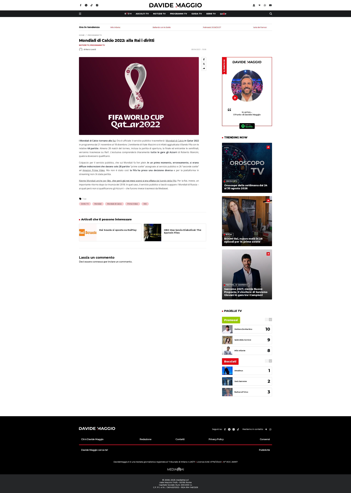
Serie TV (211, 13)
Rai (114, 140)
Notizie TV (159, 13)
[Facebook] (204, 59)
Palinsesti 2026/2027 (212, 27)
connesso (97, 261)
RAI (145, 204)
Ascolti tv (142, 13)
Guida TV (196, 13)
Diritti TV (85, 204)
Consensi (265, 439)
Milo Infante (115, 27)
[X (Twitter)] (204, 64)
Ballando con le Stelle (162, 27)
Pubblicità (264, 450)
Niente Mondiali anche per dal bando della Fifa (127, 180)
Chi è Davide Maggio (92, 439)
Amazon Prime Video (94, 170)
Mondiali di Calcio (175, 140)
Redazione (145, 439)
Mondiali (97, 204)
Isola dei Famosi (260, 27)
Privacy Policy (216, 439)
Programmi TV (178, 13)
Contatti (180, 439)
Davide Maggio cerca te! (94, 450)
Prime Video (132, 204)
